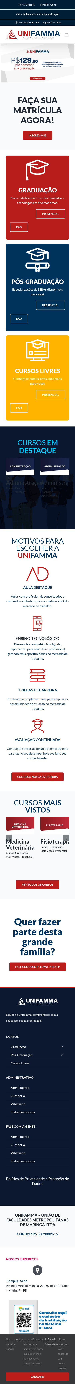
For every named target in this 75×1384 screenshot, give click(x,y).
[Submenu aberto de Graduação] (61, 1045)
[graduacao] (37, 161)
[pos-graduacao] (37, 249)
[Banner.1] (37, 64)
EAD (8, 491)
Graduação (19, 491)
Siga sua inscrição (52, 22)
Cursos (10, 488)
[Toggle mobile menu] (67, 35)
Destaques (21, 488)
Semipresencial (49, 495)
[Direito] (54, 819)
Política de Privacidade (51, 1342)
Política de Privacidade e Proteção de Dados (37, 1179)
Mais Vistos (12, 850)
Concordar (37, 1376)
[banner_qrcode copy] (39, 1299)
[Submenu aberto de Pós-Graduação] (61, 1053)
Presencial (61, 850)
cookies (19, 1339)
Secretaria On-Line (29, 22)
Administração (24, 482)
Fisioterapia (21, 841)
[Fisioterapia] (20, 819)
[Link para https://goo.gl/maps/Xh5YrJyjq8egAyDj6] (37, 1268)
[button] (9, 478)
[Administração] (20, 460)
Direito (49, 841)
